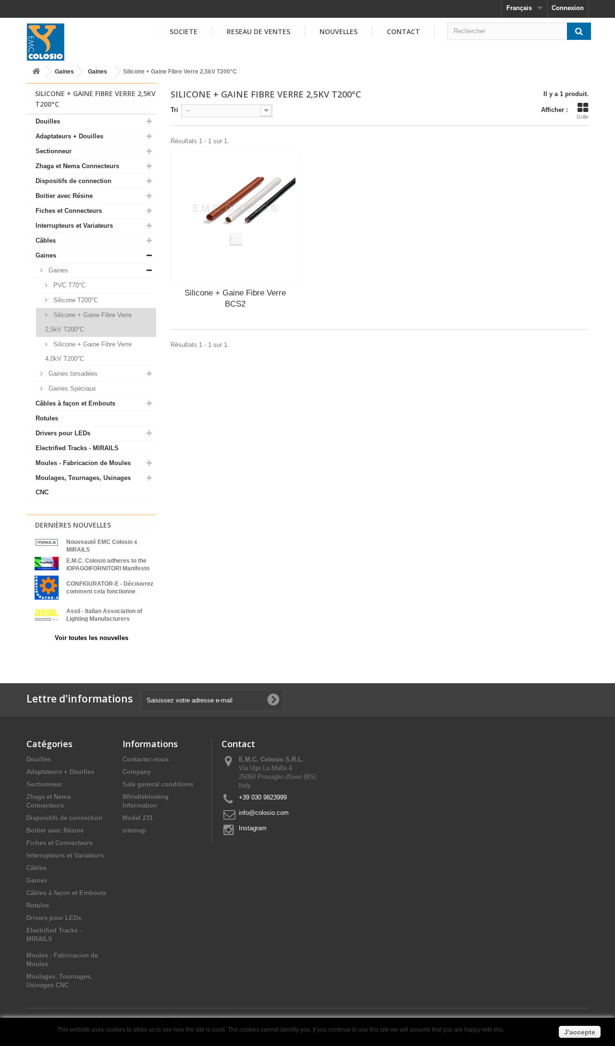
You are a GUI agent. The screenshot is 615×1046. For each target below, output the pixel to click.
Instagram (253, 828)
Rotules (47, 418)
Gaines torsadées (72, 373)
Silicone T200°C (74, 300)
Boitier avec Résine (64, 195)
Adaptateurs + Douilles (69, 136)
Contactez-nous (146, 759)
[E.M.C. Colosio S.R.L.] (45, 42)
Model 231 (138, 818)
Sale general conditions (158, 784)
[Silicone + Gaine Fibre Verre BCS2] (235, 216)
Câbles (46, 240)
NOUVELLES (338, 31)
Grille (583, 117)
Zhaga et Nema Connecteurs (77, 166)
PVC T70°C (68, 285)
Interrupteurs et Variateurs (74, 225)
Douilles (48, 121)
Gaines (64, 71)
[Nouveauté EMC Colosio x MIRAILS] (47, 542)
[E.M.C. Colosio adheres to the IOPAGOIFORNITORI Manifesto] (47, 563)
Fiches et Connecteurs (69, 210)
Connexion (568, 8)
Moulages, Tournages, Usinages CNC (83, 485)
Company (137, 771)
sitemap (134, 830)
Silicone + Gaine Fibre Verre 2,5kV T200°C (88, 322)
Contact (403, 31)
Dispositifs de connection (73, 181)
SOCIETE (183, 31)
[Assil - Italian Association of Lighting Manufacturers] (47, 614)
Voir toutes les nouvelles (91, 637)
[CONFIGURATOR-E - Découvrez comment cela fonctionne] (47, 587)
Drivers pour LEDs (63, 433)
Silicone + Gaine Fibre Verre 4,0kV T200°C (88, 351)
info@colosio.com (264, 812)
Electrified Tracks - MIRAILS (77, 448)
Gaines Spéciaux (71, 388)
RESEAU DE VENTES (258, 31)
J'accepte (579, 1032)
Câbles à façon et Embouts (75, 403)
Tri (174, 109)
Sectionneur (54, 151)
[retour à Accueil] (36, 72)
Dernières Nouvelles (73, 524)
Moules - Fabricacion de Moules (83, 463)
